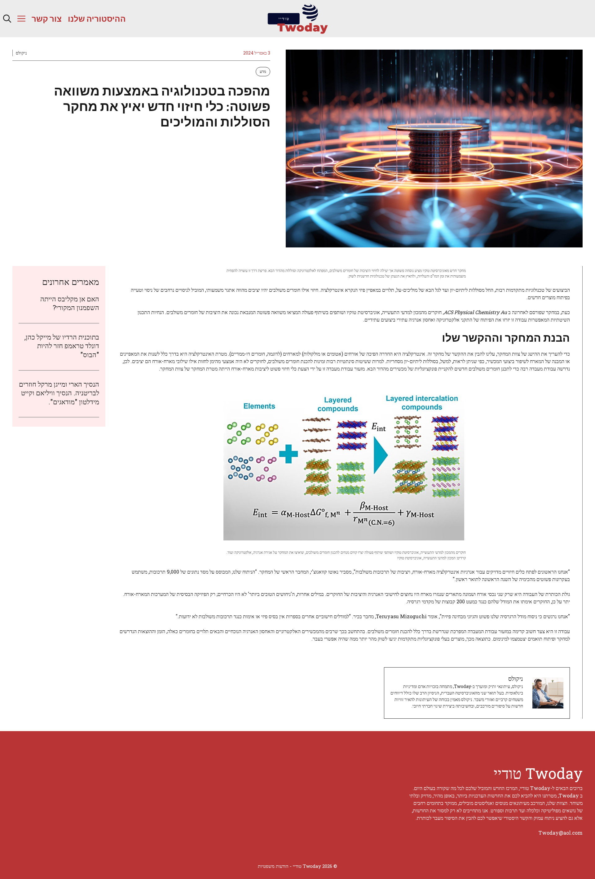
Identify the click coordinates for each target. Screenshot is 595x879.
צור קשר (47, 18)
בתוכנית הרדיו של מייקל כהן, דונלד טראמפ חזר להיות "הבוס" (61, 346)
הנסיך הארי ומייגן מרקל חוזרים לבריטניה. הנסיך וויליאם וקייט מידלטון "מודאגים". (59, 393)
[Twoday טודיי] (297, 18)
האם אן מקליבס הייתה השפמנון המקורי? (69, 303)
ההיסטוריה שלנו (97, 18)
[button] (7, 18)
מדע (263, 71)
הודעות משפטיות (273, 866)
